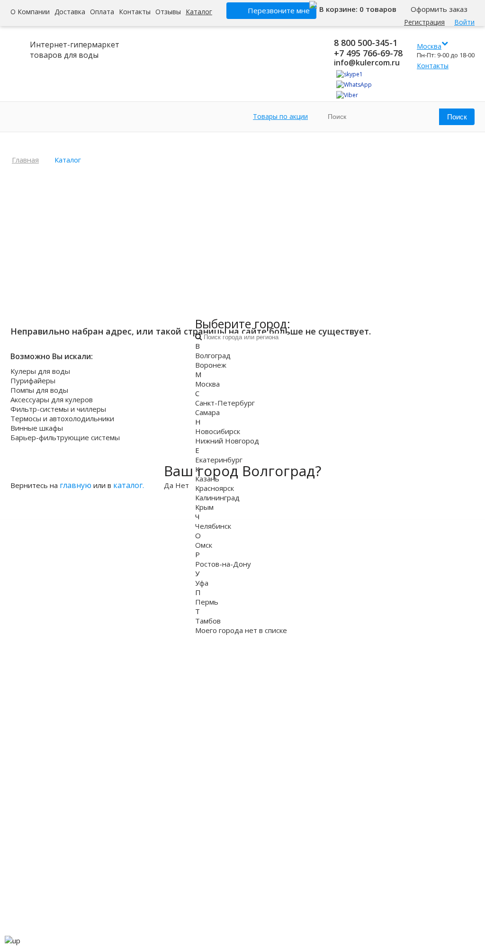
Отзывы (168, 11)
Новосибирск (217, 431)
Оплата (102, 11)
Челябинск (213, 526)
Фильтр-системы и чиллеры (58, 409)
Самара (207, 412)
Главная (25, 159)
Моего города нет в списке (241, 630)
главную (75, 485)
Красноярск (214, 488)
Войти (464, 22)
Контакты (135, 11)
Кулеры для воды (40, 371)
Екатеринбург (218, 459)
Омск (203, 545)
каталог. (128, 485)
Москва (207, 384)
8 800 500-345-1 (365, 42)
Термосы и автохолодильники (62, 418)
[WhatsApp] (354, 85)
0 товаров (377, 9)
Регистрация (424, 22)
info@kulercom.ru (367, 62)
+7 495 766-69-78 (368, 53)
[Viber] (347, 95)
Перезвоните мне (279, 10)
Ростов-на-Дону (223, 564)
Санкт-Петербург (225, 402)
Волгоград (213, 355)
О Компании (30, 11)
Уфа (201, 583)
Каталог (199, 11)
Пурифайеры (32, 380)
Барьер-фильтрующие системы (65, 437)
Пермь (206, 601)
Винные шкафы (36, 428)
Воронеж (210, 365)
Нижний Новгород (227, 440)
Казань (207, 478)
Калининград (217, 497)
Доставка (69, 11)
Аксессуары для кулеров (51, 399)
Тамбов (208, 620)
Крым (204, 507)
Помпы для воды (39, 390)
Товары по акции (280, 116)
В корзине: (339, 9)
